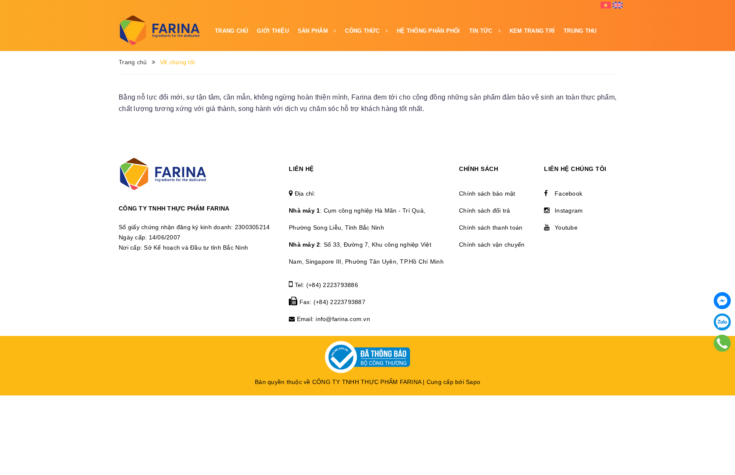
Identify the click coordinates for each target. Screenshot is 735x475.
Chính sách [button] (478, 168)
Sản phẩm (314, 31)
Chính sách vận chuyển (491, 244)
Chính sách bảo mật (487, 193)
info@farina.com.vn (343, 319)
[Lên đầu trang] (722, 434)
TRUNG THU (580, 31)
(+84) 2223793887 (339, 302)
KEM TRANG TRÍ (532, 31)
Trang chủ (231, 31)
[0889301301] (722, 343)
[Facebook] (722, 300)
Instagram (569, 210)
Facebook (568, 193)
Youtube (566, 227)
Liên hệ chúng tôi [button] (575, 168)
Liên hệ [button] (301, 168)
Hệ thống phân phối (428, 31)
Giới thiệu (273, 31)
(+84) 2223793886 (332, 285)
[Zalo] (722, 321)
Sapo (473, 381)
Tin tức (481, 31)
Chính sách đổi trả (484, 210)
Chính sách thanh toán (490, 227)
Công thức (363, 31)
